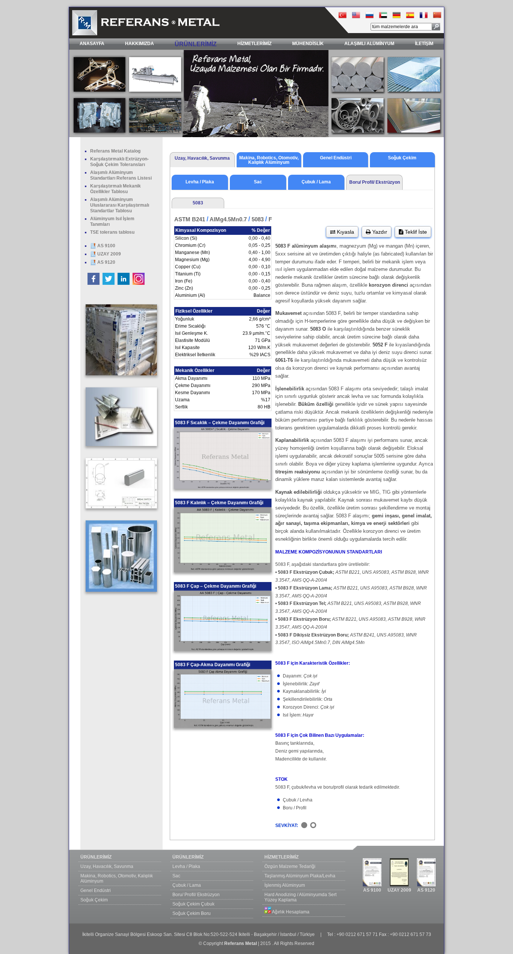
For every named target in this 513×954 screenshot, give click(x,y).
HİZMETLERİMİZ (254, 43)
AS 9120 (105, 262)
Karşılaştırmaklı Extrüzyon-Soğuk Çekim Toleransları (119, 161)
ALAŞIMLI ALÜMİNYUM (369, 43)
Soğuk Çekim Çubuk (193, 904)
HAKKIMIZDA (139, 43)
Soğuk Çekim (94, 900)
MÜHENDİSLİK (308, 43)
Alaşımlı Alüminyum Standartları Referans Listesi (121, 175)
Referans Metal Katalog (115, 151)
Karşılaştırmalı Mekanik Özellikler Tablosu (115, 188)
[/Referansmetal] (109, 283)
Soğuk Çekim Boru (191, 913)
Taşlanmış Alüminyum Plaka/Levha (299, 875)
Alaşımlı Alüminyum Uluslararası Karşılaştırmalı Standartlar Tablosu (119, 205)
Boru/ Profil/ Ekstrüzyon (196, 894)
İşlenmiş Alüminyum (284, 885)
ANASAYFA (92, 43)
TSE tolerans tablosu (112, 232)
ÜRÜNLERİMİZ (196, 44)
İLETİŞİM (424, 43)
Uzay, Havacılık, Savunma (106, 866)
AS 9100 (105, 245)
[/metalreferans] (94, 283)
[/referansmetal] (138, 283)
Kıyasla (344, 232)
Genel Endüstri (95, 890)
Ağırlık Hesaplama (290, 912)
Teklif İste (415, 232)
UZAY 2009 (108, 254)
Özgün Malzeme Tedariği (289, 866)
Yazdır (379, 232)
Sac (176, 875)
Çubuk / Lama (186, 885)
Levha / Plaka (186, 866)
